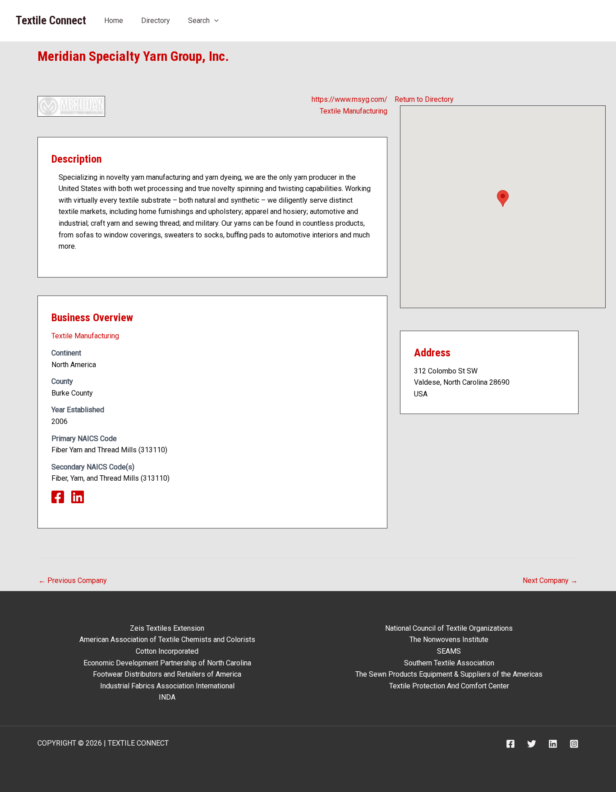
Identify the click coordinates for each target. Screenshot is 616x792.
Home (113, 20)
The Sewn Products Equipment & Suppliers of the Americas (448, 674)
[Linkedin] (552, 743)
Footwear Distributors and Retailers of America (167, 674)
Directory (155, 20)
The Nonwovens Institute (448, 639)
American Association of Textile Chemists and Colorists (167, 639)
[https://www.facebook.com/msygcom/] (61, 500)
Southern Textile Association (449, 663)
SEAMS (449, 651)
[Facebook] (510, 743)
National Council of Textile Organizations (449, 628)
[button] (214, 20)
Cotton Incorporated (167, 651)
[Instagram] (574, 743)
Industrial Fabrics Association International (167, 686)
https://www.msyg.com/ (349, 99)
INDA (167, 697)
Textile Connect (51, 20)
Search (199, 20)
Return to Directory (424, 99)
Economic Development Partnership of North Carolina (167, 663)
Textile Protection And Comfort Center (449, 686)
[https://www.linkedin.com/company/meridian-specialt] (81, 500)
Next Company (550, 580)
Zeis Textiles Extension (167, 628)
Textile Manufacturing (353, 111)
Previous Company (72, 580)
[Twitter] (531, 743)
